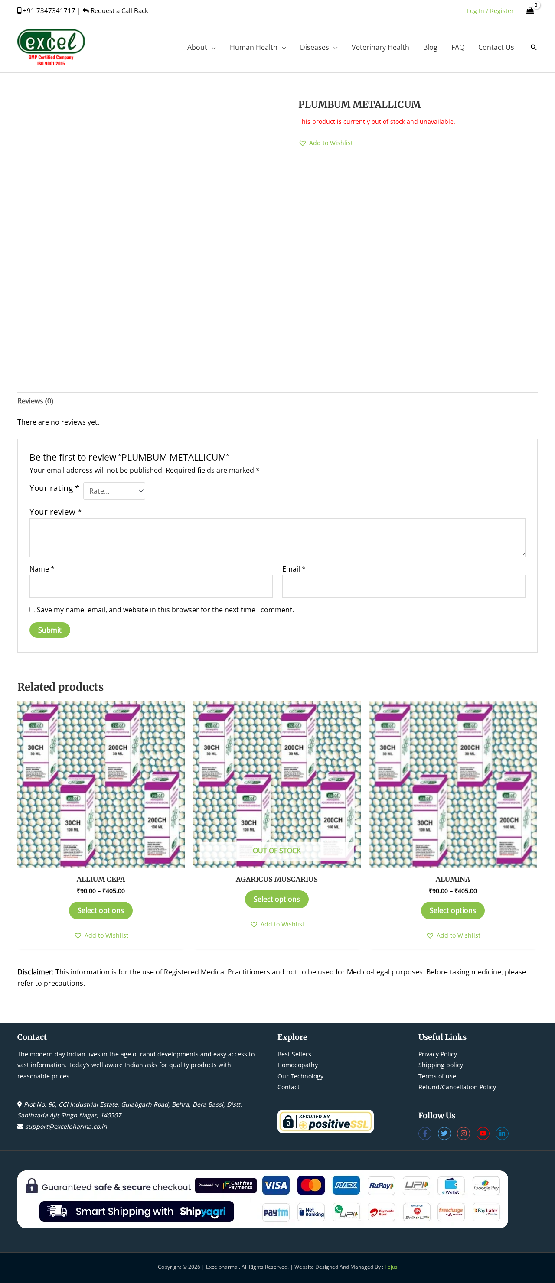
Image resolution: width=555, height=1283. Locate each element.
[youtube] (486, 1133)
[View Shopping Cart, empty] (530, 10)
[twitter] (447, 1133)
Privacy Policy (437, 1054)
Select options (101, 910)
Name (42, 569)
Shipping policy (440, 1065)
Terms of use (437, 1076)
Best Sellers (294, 1054)
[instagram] (467, 1133)
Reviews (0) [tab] (35, 401)
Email (294, 569)
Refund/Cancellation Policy (457, 1087)
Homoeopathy (298, 1065)
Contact (289, 1087)
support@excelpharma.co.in (66, 1126)
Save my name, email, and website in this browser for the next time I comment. (165, 609)
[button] (211, 47)
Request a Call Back (118, 10)
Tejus (391, 1266)
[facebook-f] (428, 1133)
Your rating (54, 488)
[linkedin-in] (503, 1133)
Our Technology (300, 1076)
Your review (55, 511)
